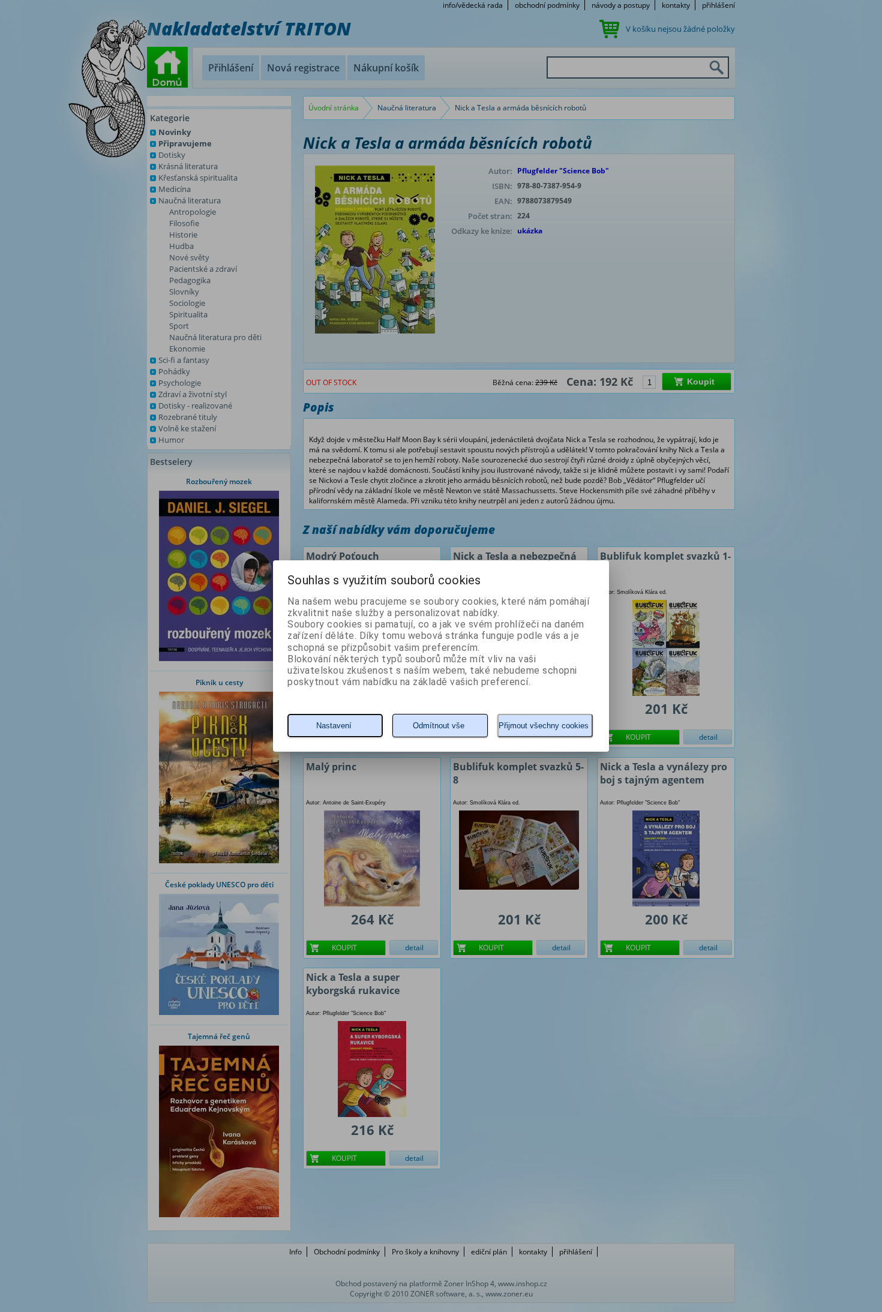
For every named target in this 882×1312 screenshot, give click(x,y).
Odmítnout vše (438, 725)
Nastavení (334, 725)
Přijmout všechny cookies (544, 725)
